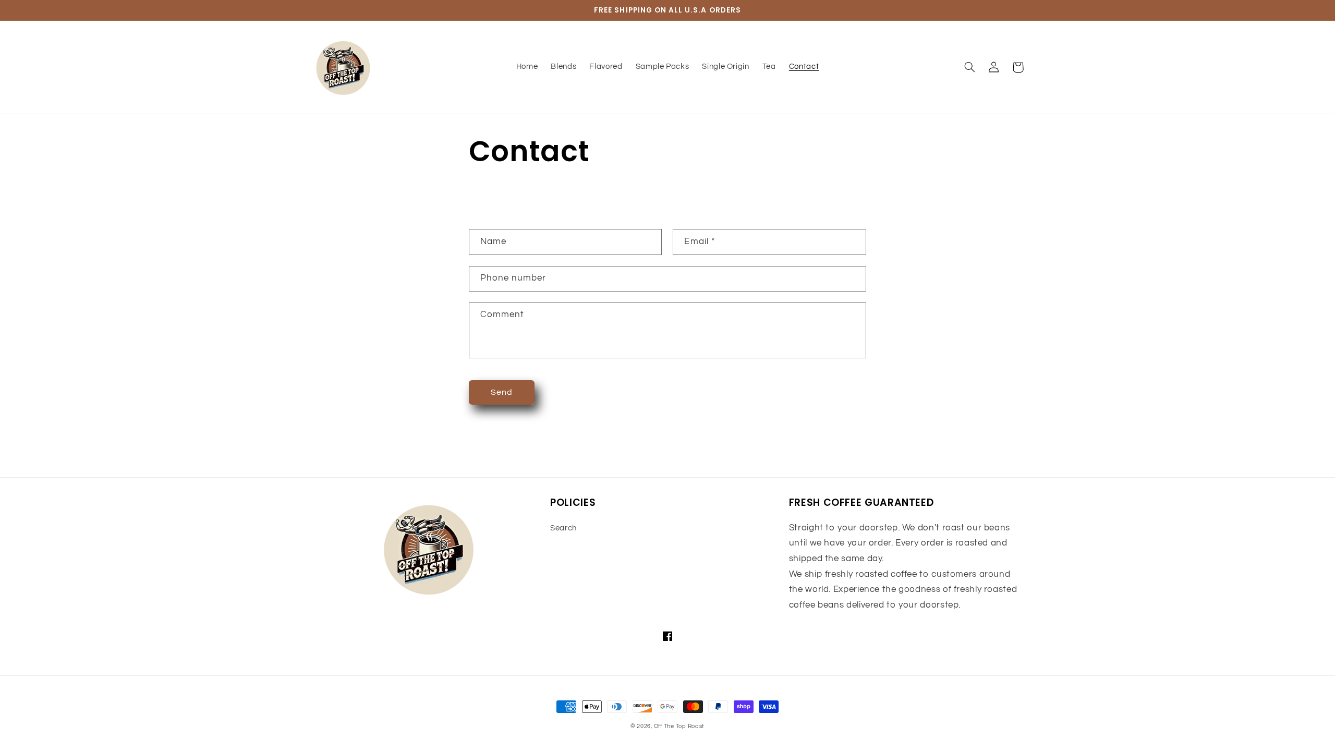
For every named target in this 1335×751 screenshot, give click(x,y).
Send (502, 392)
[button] (970, 67)
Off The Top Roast (679, 726)
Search (563, 528)
